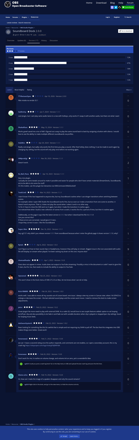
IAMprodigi (22, 158)
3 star (11, 69)
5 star (11, 57)
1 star (11, 80)
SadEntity (22, 112)
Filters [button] (128, 90)
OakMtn (21, 143)
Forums (15, 17)
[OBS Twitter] (115, 7)
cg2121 (17, 35)
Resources (34, 17)
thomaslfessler (24, 260)
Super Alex (22, 229)
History (44, 40)
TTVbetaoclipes (24, 96)
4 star (11, 63)
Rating (29, 90)
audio (34, 35)
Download (101, 2)
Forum (130, 2)
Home (89, 2)
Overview (10, 40)
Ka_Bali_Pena (23, 174)
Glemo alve (22, 375)
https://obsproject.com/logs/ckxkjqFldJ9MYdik (42, 345)
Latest (9, 90)
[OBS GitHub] (119, 7)
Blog (112, 2)
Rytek (20, 245)
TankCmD (22, 192)
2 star (11, 74)
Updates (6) (21, 40)
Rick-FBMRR (23, 291)
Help (120, 2)
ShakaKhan (22, 127)
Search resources (24, 23)
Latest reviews (12, 23)
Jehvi (20, 307)
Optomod (22, 276)
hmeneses (22, 354)
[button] (19, 17)
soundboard (42, 35)
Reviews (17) (33, 40)
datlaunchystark (25, 323)
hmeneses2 (22, 339)
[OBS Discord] (112, 7)
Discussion (54, 40)
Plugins (24, 17)
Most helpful (19, 90)
